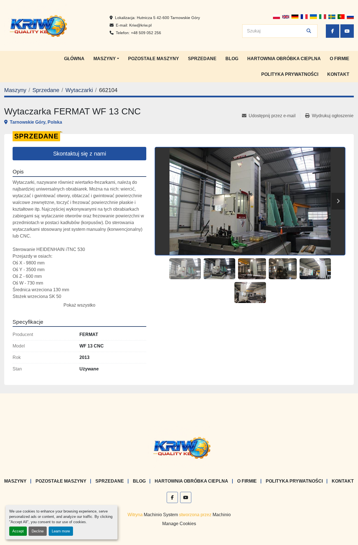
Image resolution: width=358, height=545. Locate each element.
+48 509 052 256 (146, 32)
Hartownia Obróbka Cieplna (284, 58)
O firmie (339, 58)
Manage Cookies (179, 523)
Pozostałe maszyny (153, 58)
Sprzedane (202, 58)
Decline (38, 531)
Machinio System (161, 514)
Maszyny (104, 58)
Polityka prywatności (289, 74)
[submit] (309, 31)
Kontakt (338, 74)
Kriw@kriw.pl (140, 25)
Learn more (61, 531)
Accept (18, 531)
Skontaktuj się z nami (79, 154)
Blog (231, 58)
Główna (74, 58)
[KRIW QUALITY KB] (179, 447)
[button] (106, 59)
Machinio (222, 514)
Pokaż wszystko (79, 305)
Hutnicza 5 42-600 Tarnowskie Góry (168, 17)
